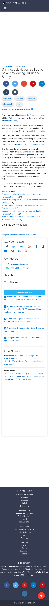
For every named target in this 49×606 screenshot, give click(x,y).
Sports (24, 548)
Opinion (24, 542)
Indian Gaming (24, 522)
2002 (18, 379)
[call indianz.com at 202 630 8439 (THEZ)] (7, 267)
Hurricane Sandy (11, 120)
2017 (12, 373)
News (8, 3)
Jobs (23, 3)
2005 (40, 376)
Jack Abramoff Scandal (24, 529)
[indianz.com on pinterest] (43, 246)
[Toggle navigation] (5, 8)
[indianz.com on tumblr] (37, 246)
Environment (9, 66)
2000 (29, 379)
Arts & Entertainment (24, 494)
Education (24, 506)
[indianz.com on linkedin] (19, 251)
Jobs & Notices (24, 532)
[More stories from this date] (32, 109)
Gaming (16, 3)
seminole (31, 98)
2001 (24, 379)
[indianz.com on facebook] (7, 246)
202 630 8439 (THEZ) (20, 268)
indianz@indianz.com (19, 264)
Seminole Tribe (29, 152)
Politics (24, 545)
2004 (6, 379)
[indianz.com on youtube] (26, 251)
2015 (23, 373)
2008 (23, 376)
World (24, 554)
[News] (3, 3)
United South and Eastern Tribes (30, 144)
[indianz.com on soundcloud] (21, 246)
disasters (7, 98)
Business (24, 497)
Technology (24, 551)
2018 (6, 373)
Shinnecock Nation (37, 115)
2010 (12, 376)
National (22, 66)
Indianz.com (30, 603)
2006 (35, 376)
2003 (12, 379)
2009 (18, 376)
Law (24, 535)
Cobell (24, 503)
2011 (6, 376)
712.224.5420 (31, 234)
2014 (29, 373)
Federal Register (24, 516)
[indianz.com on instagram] (12, 251)
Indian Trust (25, 526)
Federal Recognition (24, 513)
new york (19, 98)
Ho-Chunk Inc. (28, 569)
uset (19, 104)
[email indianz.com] (7, 263)
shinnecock (7, 104)
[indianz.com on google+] (30, 246)
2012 (41, 373)
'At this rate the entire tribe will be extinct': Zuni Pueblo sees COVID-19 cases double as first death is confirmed (23, 309)
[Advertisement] (24, 37)
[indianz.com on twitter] (14, 246)
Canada (24, 500)
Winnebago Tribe (34, 572)
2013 (35, 373)
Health (24, 519)
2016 (18, 373)
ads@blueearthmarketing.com (13, 234)
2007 (29, 376)
